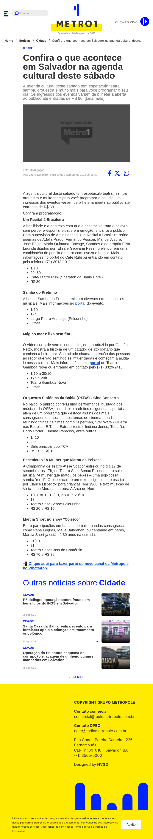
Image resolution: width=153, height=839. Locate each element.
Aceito (131, 824)
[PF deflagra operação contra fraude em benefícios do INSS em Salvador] (116, 609)
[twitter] (117, 173)
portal (83, 303)
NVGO (101, 770)
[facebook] (109, 173)
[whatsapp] (126, 173)
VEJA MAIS (76, 682)
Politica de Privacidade (33, 831)
